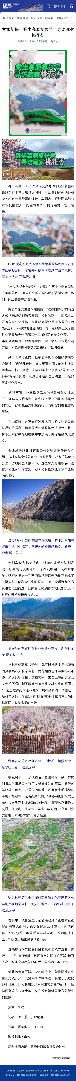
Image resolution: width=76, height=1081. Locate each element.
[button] (7, 176)
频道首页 (8, 18)
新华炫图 (62, 18)
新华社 (54, 41)
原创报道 (36, 18)
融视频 (49, 18)
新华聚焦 (22, 18)
